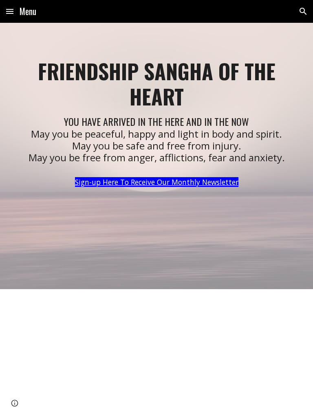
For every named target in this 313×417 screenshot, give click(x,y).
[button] (10, 11)
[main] (156, 156)
